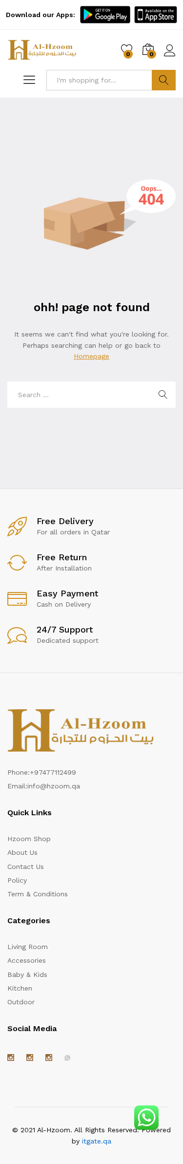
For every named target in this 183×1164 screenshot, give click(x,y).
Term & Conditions (37, 894)
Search (164, 80)
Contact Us (25, 866)
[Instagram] (10, 1058)
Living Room (27, 947)
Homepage (91, 356)
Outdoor (21, 1002)
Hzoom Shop (29, 839)
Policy (17, 880)
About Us (22, 852)
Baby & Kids (27, 974)
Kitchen (19, 988)
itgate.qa (96, 1141)
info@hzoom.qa (53, 786)
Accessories (26, 960)
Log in (170, 56)
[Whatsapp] (67, 1058)
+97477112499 (53, 772)
